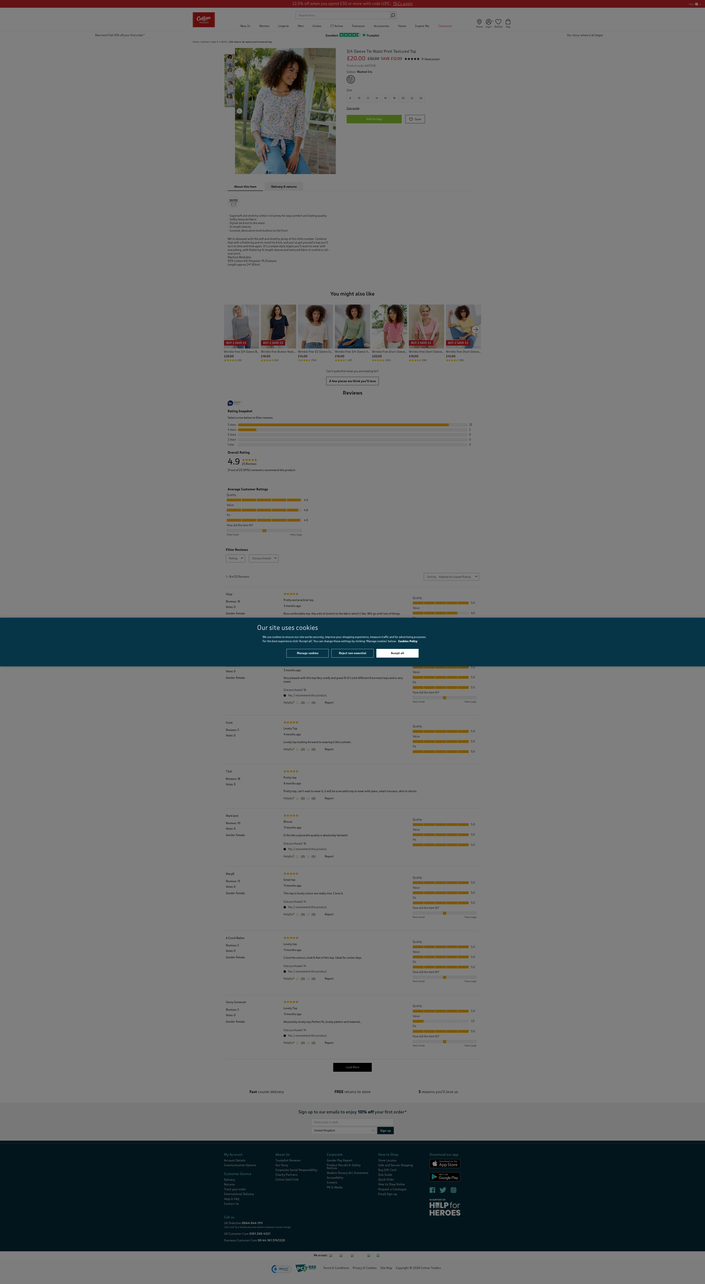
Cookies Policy (407, 641)
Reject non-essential (352, 653)
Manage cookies (307, 653)
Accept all (397, 653)
